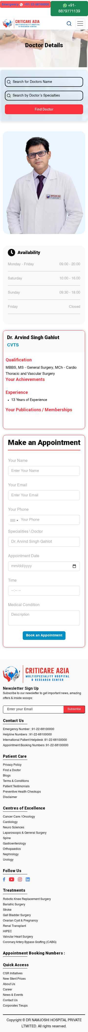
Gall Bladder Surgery (17, 915)
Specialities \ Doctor (25, 532)
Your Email (17, 485)
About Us (9, 984)
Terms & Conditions (16, 781)
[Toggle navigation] (80, 23)
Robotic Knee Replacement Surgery (27, 899)
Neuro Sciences (13, 827)
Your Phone (18, 510)
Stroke (7, 910)
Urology (8, 859)
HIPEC (7, 931)
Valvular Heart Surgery (18, 936)
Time (12, 581)
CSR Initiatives (12, 973)
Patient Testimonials (16, 786)
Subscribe (74, 709)
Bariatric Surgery (14, 904)
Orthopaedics (12, 849)
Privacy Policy (12, 765)
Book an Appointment (44, 635)
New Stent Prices (14, 978)
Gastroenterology (14, 843)
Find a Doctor (12, 770)
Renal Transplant (14, 926)
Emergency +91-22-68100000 (25, 4)
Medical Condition (24, 605)
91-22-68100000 (43, 729)
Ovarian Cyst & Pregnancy (20, 920)
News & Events (13, 995)
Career (7, 989)
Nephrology (11, 854)
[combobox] (14, 520)
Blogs (7, 775)
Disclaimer (10, 797)
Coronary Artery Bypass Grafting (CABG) (29, 942)
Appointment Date (23, 556)
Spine (7, 838)
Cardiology (10, 822)
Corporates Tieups (15, 1005)
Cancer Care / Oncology (19, 816)
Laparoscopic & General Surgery (24, 833)
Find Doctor (44, 109)
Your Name (18, 461)
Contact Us (10, 1000)
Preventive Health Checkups (22, 791)
